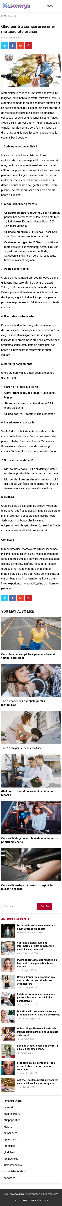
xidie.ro (8, 1126)
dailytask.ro (10, 1133)
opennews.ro (11, 1139)
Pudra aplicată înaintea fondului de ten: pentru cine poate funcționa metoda (37, 963)
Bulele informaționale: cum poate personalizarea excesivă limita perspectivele (36, 997)
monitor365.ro (12, 1113)
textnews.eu (11, 1158)
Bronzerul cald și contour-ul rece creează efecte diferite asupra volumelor (36, 1066)
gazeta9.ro (10, 1107)
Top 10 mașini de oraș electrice (21, 748)
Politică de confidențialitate (31, 1200)
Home (4, 16)
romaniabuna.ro (13, 1100)
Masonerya (17, 1194)
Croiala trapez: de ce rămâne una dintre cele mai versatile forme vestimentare (36, 980)
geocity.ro (9, 1178)
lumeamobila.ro (13, 1165)
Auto (13, 16)
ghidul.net (9, 1152)
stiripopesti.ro (12, 1120)
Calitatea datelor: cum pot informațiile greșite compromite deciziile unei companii (35, 946)
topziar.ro (9, 1145)
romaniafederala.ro (15, 1171)
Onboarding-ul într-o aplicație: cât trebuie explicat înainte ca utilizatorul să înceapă (38, 1031)
